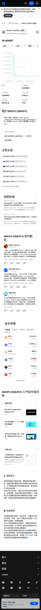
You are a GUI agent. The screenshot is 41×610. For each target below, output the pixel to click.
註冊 (31, 3)
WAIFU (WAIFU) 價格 (29, 23)
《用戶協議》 (29, 535)
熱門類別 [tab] (30, 330)
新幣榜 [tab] (14, 330)
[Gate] (3, 3)
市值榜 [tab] (7, 330)
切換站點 (8, 15)
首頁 (3, 23)
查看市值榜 (20, 381)
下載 (34, 603)
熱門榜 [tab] (22, 330)
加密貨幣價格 (13, 23)
